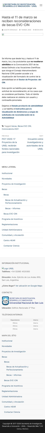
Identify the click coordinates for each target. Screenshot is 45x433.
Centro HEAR (9, 240)
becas (14, 126)
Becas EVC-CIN (10, 214)
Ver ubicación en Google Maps (28, 286)
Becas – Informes (12, 208)
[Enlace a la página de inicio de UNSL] (8, 268)
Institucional (7, 173)
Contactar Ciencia (11, 246)
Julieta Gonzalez (10, 30)
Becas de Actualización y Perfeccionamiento (16, 201)
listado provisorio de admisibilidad (27, 106)
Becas (4, 189)
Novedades (7, 178)
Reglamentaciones (10, 224)
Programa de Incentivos (12, 219)
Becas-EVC (38, 30)
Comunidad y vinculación (13, 235)
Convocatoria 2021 (10, 129)
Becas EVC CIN (24, 126)
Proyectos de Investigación (14, 184)
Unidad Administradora (12, 230)
